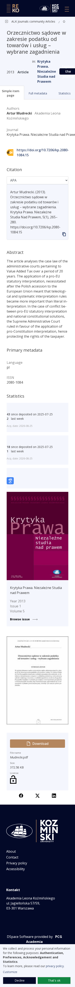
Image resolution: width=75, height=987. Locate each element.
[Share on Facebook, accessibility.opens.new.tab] (21, 795)
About (11, 851)
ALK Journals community (28, 21)
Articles (50, 21)
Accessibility (15, 869)
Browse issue (20, 619)
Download (40, 743)
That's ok (54, 980)
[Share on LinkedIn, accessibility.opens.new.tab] (54, 795)
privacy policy (55, 966)
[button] (37, 93)
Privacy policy (16, 863)
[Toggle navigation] (67, 9)
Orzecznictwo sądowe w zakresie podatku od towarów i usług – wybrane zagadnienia (65, 21)
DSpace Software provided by (30, 936)
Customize (10, 972)
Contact (12, 857)
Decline (20, 980)
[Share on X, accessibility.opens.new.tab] (37, 795)
